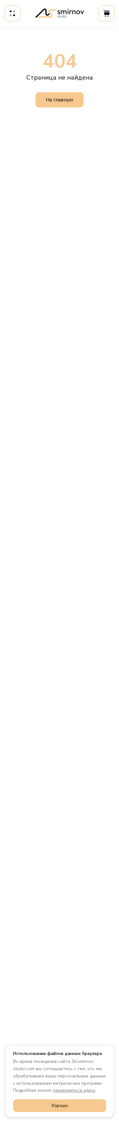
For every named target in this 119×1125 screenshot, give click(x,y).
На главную (59, 99)
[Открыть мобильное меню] (12, 13)
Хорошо (59, 1105)
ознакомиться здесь (74, 1090)
